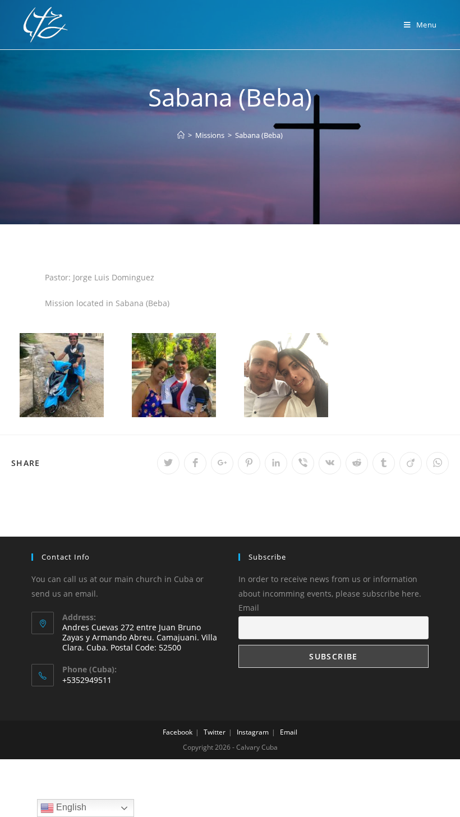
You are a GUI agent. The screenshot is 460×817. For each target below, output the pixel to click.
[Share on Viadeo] (410, 463)
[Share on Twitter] (168, 463)
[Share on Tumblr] (383, 463)
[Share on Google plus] (222, 463)
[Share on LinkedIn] (276, 463)
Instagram (253, 732)
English (70, 807)
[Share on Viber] (303, 463)
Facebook (177, 732)
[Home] (181, 135)
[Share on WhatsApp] (437, 463)
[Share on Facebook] (195, 463)
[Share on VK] (330, 463)
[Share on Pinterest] (249, 463)
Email (248, 607)
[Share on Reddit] (357, 463)
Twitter (215, 732)
